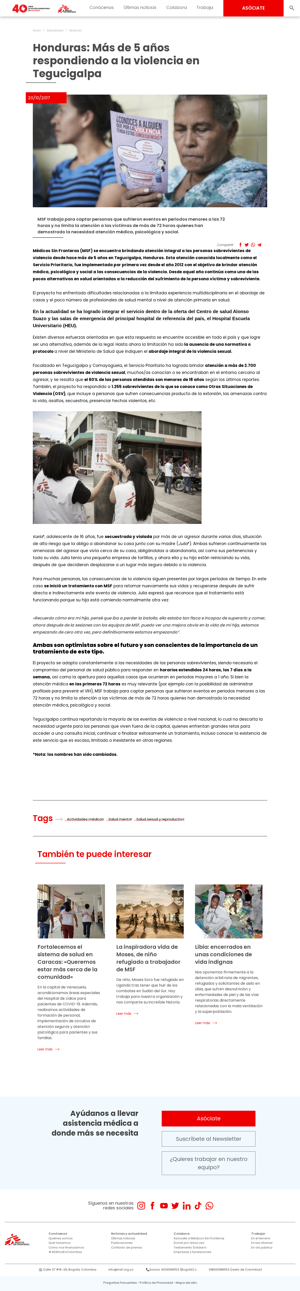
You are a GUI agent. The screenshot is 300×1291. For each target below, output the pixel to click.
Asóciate (209, 1118)
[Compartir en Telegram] (259, 245)
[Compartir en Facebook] (240, 245)
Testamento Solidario (190, 1247)
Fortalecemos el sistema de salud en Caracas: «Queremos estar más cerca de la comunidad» (68, 962)
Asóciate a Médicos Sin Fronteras (199, 1238)
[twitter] (175, 1206)
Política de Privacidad (156, 1282)
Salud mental (120, 819)
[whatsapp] (209, 1206)
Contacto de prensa (126, 1247)
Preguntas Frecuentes (120, 1282)
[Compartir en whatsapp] (253, 245)
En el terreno (260, 1238)
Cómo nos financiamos (66, 1247)
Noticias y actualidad (129, 1233)
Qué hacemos (60, 1243)
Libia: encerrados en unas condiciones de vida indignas (223, 954)
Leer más (45, 1049)
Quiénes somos (61, 1238)
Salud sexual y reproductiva (160, 819)
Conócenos (102, 7)
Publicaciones (122, 1243)
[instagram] (141, 1206)
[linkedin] (187, 1206)
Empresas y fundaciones (192, 1252)
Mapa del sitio (186, 1282)
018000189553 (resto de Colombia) (235, 1269)
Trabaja (204, 7)
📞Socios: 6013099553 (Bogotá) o (171, 1269)
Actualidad (55, 30)
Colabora (176, 7)
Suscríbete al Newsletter (208, 1139)
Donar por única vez (189, 1243)
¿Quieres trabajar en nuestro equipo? (209, 1163)
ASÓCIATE (253, 8)
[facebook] (152, 1206)
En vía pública (261, 1247)
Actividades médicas (85, 819)
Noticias (75, 30)
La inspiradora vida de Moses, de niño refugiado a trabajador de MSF (148, 958)
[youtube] (164, 1206)
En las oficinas (262, 1243)
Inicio (37, 30)
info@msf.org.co (121, 1269)
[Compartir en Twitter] (247, 245)
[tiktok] (198, 1206)
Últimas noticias (140, 7)
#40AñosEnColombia (65, 1252)
